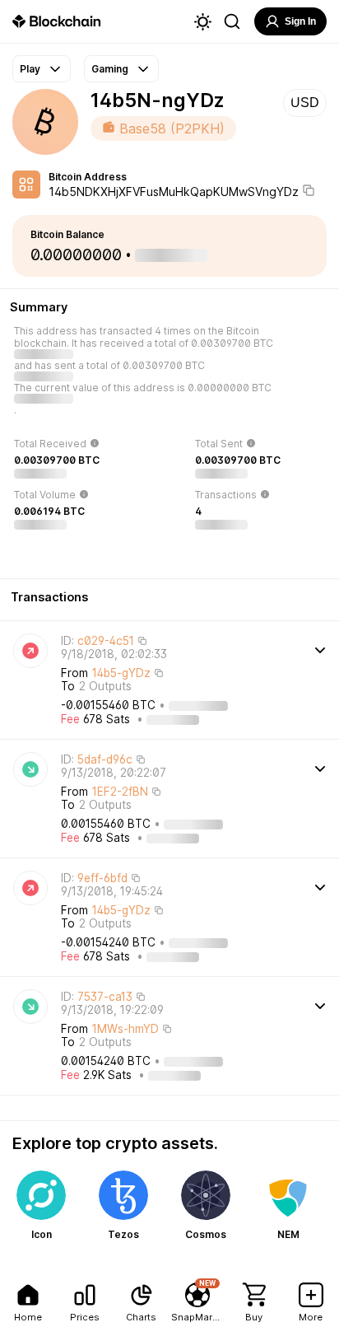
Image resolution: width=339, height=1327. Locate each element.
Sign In (300, 21)
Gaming (109, 69)
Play (30, 69)
